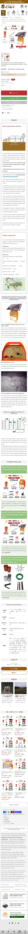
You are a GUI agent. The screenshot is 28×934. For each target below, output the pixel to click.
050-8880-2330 (16, 896)
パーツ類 (18, 14)
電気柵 (22, 14)
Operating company (20, 889)
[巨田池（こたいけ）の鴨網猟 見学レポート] (21, 688)
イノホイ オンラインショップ (15, 929)
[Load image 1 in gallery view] (5, 57)
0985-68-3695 (15, 905)
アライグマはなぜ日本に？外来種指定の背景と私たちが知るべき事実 (7, 697)
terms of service (5, 884)
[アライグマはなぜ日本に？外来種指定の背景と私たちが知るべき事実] (7, 688)
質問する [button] (14, 672)
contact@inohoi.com (17, 914)
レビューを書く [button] (14, 668)
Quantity (3, 85)
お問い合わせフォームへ (16, 916)
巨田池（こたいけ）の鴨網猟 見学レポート (20, 696)
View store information (7, 108)
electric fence (5, 19)
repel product (18, 17)
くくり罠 (13, 14)
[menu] (26, 6)
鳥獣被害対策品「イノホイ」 (7, 17)
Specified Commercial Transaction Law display (21, 885)
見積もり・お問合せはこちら (14, 102)
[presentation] (10, 705)
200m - (9, 74)
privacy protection (5, 889)
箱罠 (8, 14)
